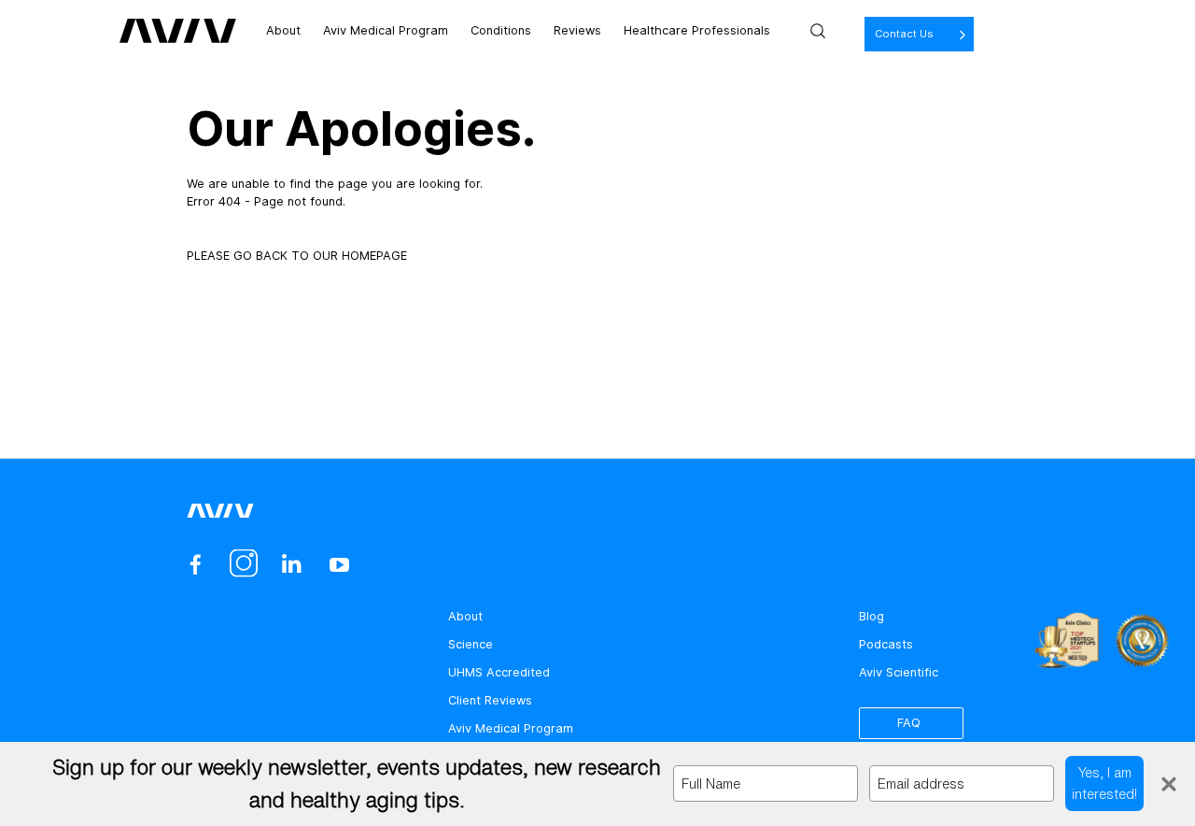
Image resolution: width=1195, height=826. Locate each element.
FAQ (909, 723)
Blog (871, 616)
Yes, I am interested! (1104, 782)
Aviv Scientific (898, 672)
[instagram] (243, 565)
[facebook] (195, 565)
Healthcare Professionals (697, 30)
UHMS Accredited (499, 672)
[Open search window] (817, 31)
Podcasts (886, 644)
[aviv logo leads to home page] (178, 31)
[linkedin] (291, 565)
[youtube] (339, 565)
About (283, 30)
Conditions (501, 30)
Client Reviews (490, 700)
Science (470, 644)
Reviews (577, 30)
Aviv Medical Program (385, 30)
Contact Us (904, 33)
